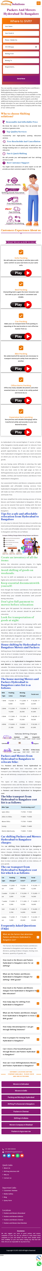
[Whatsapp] (18, 1156)
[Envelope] (22, 1156)
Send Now (21, 79)
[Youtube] (13, 1156)
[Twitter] (9, 1156)
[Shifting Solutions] (12, 3)
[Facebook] (4, 1156)
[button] (21, 1084)
